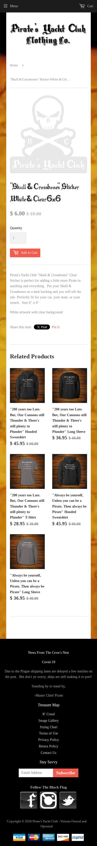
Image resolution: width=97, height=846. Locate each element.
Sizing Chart (48, 727)
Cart (89, 6)
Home (14, 65)
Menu (14, 6)
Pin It (56, 327)
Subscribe (65, 772)
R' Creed (49, 714)
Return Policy (48, 746)
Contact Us (48, 753)
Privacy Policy (48, 740)
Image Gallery (49, 720)
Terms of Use (48, 733)
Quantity (16, 228)
